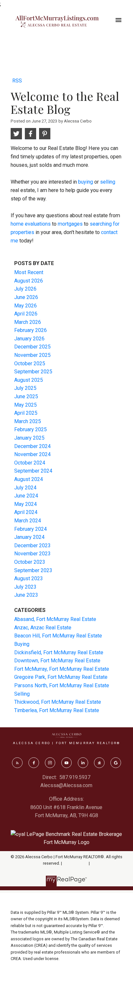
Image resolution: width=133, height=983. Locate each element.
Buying (21, 644)
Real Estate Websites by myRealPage (66, 870)
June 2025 (26, 396)
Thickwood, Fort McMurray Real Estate (57, 702)
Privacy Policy (75, 863)
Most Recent (28, 272)
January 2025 (29, 438)
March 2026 (27, 322)
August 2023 (28, 578)
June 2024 (26, 496)
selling (107, 182)
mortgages (70, 224)
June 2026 (26, 297)
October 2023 (29, 562)
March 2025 (27, 421)
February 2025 (30, 429)
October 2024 (29, 463)
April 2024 (25, 512)
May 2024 (25, 504)
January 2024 (29, 537)
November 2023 (32, 553)
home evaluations (31, 224)
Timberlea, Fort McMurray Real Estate (56, 710)
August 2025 (28, 380)
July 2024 (25, 488)
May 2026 (25, 306)
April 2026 (25, 314)
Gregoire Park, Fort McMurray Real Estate (60, 677)
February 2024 (30, 529)
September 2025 (33, 372)
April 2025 (25, 413)
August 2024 (28, 479)
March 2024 (27, 521)
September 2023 (33, 570)
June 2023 (26, 595)
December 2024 (32, 446)
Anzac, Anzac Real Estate (42, 628)
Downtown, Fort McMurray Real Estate (57, 660)
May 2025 (25, 405)
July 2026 (25, 289)
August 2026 (28, 281)
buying (85, 182)
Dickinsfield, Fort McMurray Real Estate (58, 652)
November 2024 (32, 454)
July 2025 (25, 388)
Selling (22, 694)
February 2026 (30, 330)
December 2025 (32, 347)
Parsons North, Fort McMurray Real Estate (61, 685)
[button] (17, 762)
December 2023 (32, 545)
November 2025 (32, 355)
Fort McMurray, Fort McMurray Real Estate (61, 669)
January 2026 (29, 339)
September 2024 (33, 471)
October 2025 (29, 363)
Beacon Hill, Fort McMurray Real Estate (58, 636)
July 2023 (25, 587)
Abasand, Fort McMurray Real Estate (55, 619)
